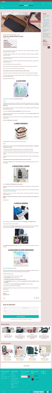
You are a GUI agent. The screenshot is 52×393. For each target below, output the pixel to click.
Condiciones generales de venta (15, 381)
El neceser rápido (6, 41)
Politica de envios (13, 375)
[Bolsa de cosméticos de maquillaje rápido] (21, 90)
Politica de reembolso (14, 380)
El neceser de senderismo (7, 45)
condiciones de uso (13, 376)
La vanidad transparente (7, 43)
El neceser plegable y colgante (8, 44)
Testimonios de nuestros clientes (5, 376)
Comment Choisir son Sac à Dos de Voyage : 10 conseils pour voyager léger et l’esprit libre (46, 25)
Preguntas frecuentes (4, 373)
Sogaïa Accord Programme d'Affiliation (14, 384)
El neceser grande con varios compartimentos (10, 47)
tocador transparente (7, 141)
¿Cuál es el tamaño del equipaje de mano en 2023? (46, 16)
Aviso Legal (12, 373)
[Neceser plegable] (21, 175)
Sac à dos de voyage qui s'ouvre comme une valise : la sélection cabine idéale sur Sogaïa (46, 35)
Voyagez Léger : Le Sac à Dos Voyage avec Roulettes (46, 30)
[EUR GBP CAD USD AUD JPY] (43, 4)
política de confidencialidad (14, 378)
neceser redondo (6, 98)
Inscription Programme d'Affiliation (14, 387)
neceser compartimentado (9, 268)
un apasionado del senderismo (16, 221)
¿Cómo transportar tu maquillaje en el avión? (46, 20)
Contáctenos (2, 375)
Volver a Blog (26, 366)
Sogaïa (4, 391)
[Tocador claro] (21, 132)
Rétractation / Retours (4, 378)
